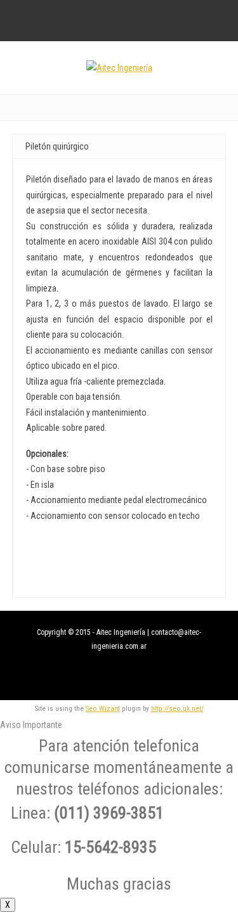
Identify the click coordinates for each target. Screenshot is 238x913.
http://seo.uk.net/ (177, 709)
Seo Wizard (103, 709)
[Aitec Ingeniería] (119, 68)
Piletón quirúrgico (57, 146)
